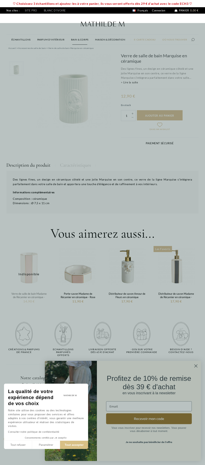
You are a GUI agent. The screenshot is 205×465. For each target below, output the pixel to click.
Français (142, 10)
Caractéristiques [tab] (75, 165)
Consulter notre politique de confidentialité (33, 432)
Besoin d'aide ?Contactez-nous (181, 351)
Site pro (31, 10)
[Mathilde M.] (102, 23)
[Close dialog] (195, 365)
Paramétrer (46, 444)
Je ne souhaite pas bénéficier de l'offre (149, 442)
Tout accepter (74, 444)
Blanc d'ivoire (55, 10)
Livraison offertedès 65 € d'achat (102, 351)
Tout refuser (18, 444)
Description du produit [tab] (28, 165)
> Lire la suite (129, 82)
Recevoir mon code (149, 418)
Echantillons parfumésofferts (63, 352)
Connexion (158, 10)
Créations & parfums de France (24, 351)
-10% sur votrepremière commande (141, 351)
